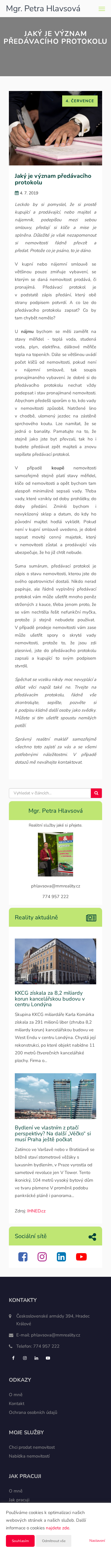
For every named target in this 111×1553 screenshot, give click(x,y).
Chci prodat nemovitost (32, 1447)
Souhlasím (20, 1541)
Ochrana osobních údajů (33, 1412)
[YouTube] (82, 1259)
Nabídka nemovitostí (29, 1456)
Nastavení (97, 1540)
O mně (15, 1395)
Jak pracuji (19, 1500)
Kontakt (16, 1403)
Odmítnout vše (53, 1541)
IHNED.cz (36, 1211)
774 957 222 (46, 1346)
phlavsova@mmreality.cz (55, 1335)
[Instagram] (43, 1259)
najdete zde (57, 1528)
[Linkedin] (62, 1259)
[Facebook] (23, 1259)
